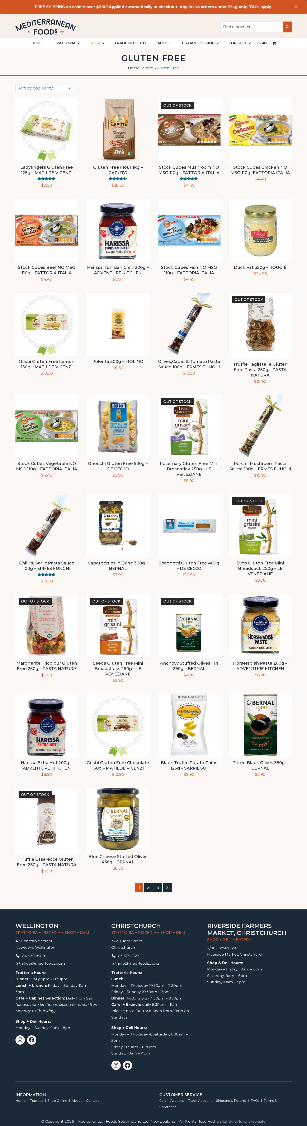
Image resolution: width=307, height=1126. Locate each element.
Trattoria (36, 1101)
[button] (274, 43)
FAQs (255, 1101)
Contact (92, 1101)
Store (148, 68)
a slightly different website (241, 1121)
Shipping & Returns (231, 1101)
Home (134, 68)
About (77, 1101)
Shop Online (58, 1101)
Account (177, 1101)
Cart (162, 1101)
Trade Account (200, 1101)
